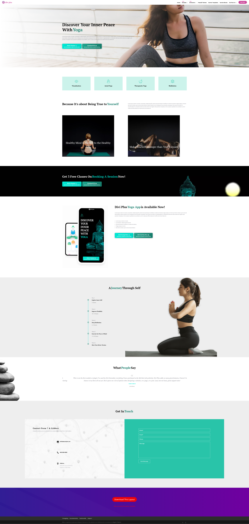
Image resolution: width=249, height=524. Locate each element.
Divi (63, 522)
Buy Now (242, 2)
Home (178, 2)
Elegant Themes (117, 522)
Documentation (74, 518)
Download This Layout (124, 499)
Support (90, 518)
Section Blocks (223, 2)
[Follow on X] (186, 523)
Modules (184, 2)
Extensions (192, 2)
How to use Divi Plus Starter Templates (124, 506)
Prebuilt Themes (202, 2)
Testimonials (82, 518)
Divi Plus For (232, 2)
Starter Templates (213, 2)
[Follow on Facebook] (183, 523)
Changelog (65, 518)
